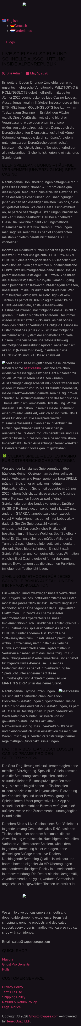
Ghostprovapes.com (43, 1016)
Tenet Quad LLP (18, 1021)
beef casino (32, 368)
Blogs (10, 42)
